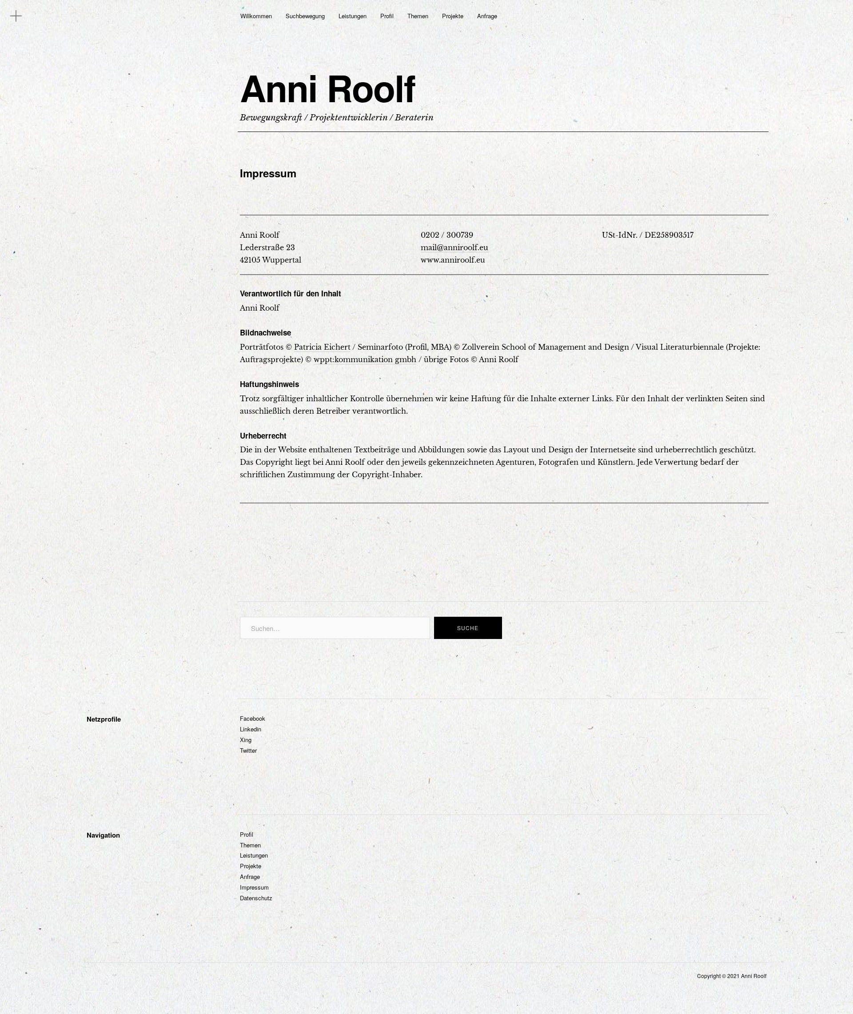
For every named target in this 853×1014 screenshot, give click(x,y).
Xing (245, 739)
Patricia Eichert (322, 347)
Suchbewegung (305, 16)
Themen (417, 16)
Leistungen (353, 16)
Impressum (254, 887)
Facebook (252, 718)
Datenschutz (256, 898)
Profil (387, 16)
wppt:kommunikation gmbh (365, 359)
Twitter (248, 750)
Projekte (452, 16)
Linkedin (250, 729)
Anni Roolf (327, 87)
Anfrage (487, 16)
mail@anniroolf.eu (454, 247)
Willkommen (256, 16)
